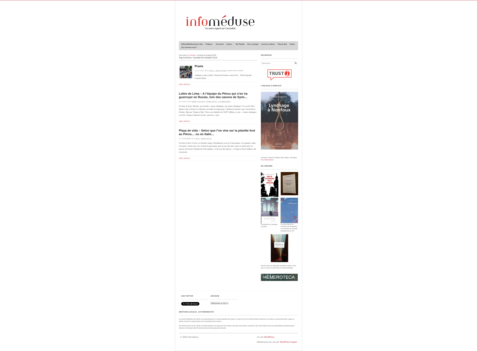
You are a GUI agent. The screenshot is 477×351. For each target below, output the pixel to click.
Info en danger (253, 44)
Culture (228, 44)
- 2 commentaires (224, 101)
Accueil (192, 55)
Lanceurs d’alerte (268, 44)
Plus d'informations (267, 160)
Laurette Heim (220, 70)
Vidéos (292, 44)
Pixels (199, 66)
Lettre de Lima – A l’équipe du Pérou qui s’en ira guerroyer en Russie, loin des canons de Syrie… (213, 95)
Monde (194, 101)
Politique (208, 44)
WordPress (269, 337)
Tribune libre (282, 44)
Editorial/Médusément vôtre (192, 44)
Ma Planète (240, 44)
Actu (197, 138)
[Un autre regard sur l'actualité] (238, 37)
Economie (220, 44)
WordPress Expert (288, 342)
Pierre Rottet (211, 101)
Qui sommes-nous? (188, 47)
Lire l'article (184, 84)
